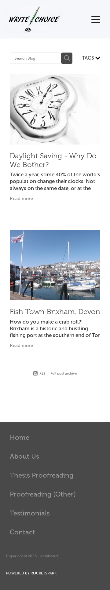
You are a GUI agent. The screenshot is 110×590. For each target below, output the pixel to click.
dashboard (49, 556)
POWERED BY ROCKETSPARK (31, 573)
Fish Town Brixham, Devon (55, 312)
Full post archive (63, 373)
